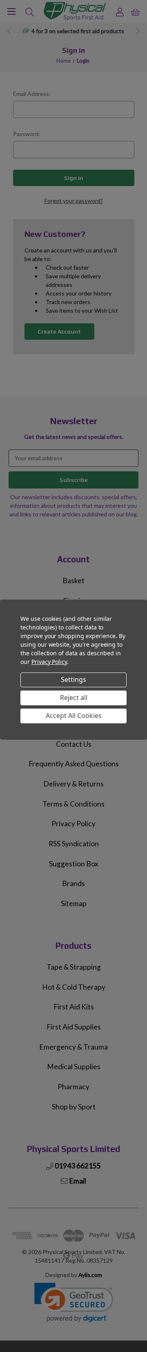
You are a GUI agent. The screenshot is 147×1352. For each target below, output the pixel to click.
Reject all (73, 697)
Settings (73, 679)
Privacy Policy (49, 662)
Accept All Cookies (74, 715)
